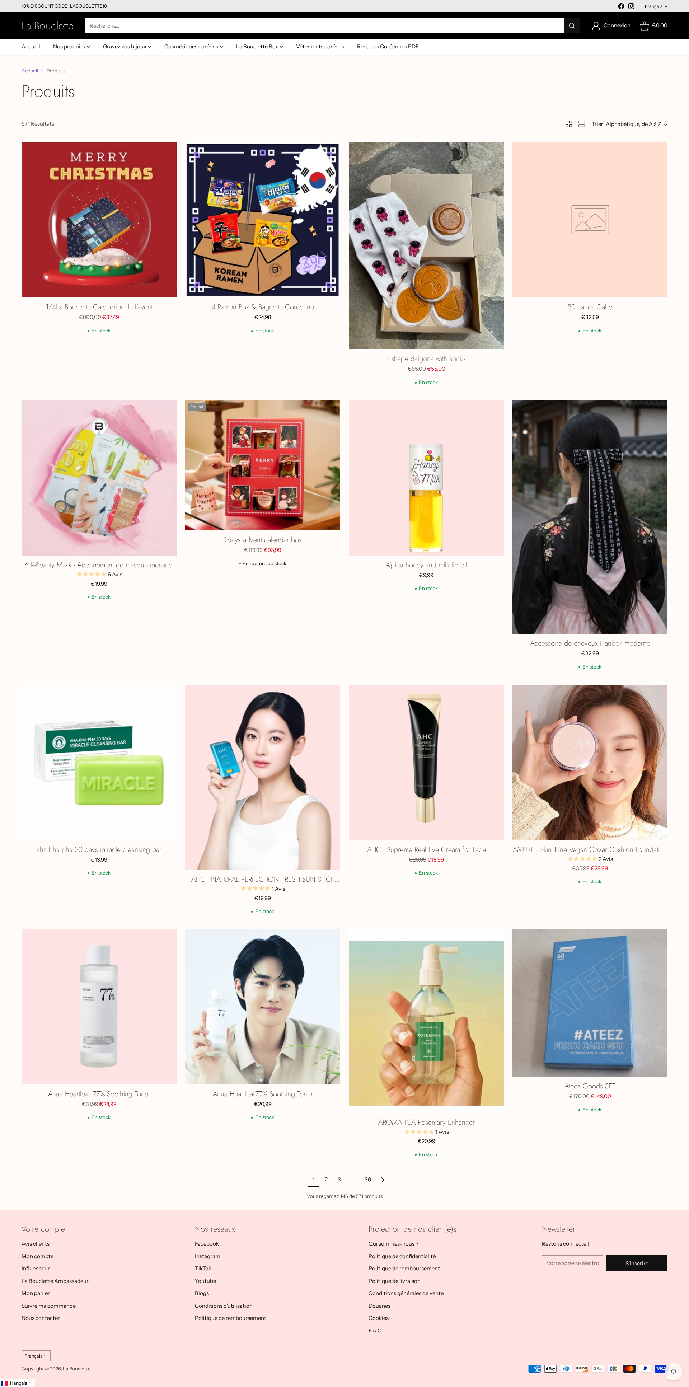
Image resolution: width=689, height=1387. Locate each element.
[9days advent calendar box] (262, 465)
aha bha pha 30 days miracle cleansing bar (99, 849)
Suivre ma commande (49, 1305)
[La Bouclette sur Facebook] (621, 7)
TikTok (203, 1268)
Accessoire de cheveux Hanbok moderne (590, 643)
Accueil (30, 71)
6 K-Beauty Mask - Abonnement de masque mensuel (99, 565)
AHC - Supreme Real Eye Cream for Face (426, 849)
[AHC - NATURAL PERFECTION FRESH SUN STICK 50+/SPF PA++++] (262, 777)
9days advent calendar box (263, 540)
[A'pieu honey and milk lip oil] (426, 478)
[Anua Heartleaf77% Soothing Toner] (262, 1006)
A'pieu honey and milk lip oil (426, 565)
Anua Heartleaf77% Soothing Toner (263, 1094)
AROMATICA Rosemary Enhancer (426, 1122)
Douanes (379, 1305)
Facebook (207, 1243)
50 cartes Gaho (590, 307)
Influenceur (36, 1268)
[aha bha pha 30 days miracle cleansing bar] (99, 762)
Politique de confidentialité (402, 1256)
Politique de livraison (395, 1281)
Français (653, 6)
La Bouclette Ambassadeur (55, 1281)
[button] (17, 1383)
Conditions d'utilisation (224, 1305)
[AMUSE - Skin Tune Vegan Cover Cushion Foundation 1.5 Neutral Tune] (589, 762)
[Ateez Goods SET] (589, 1003)
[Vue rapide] (167, 151)
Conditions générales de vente (406, 1293)
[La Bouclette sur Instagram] (631, 7)
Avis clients (36, 1243)
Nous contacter (41, 1318)
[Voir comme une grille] (568, 124)
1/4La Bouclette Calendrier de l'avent (99, 307)
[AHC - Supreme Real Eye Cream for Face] (426, 762)
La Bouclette (77, 1369)
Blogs (202, 1293)
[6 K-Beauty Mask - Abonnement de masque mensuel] (99, 478)
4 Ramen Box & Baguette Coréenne (262, 307)
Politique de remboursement (230, 1318)
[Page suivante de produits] (382, 1180)
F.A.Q (375, 1330)
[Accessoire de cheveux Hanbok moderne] (589, 517)
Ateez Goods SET (589, 1086)
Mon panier (36, 1293)
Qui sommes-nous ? (394, 1243)
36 (368, 1179)
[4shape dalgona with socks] (426, 245)
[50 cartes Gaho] (589, 219)
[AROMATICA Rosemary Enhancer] (426, 1021)
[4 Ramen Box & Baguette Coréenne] (262, 219)
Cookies (379, 1318)
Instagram (207, 1256)
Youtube (205, 1281)
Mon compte (37, 1256)
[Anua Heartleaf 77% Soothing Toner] (99, 1006)
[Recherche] (572, 25)
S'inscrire (636, 1263)
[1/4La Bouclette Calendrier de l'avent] (99, 219)
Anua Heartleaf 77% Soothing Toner (99, 1094)
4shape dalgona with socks (426, 358)
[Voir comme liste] (581, 124)
